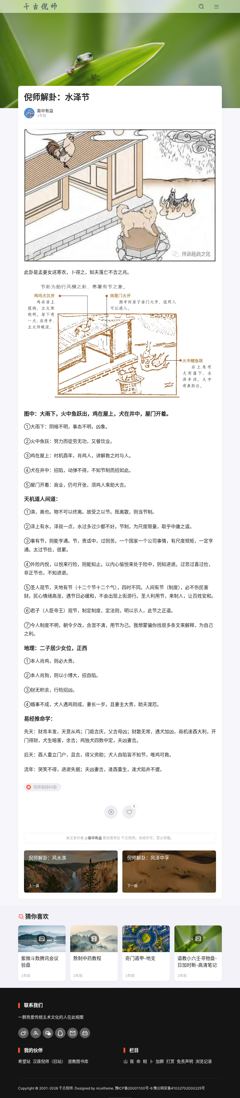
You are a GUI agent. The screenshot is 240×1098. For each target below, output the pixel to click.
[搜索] (201, 6)
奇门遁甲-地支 (140, 958)
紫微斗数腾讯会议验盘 (40, 961)
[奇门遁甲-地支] (146, 938)
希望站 (24, 1061)
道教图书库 (78, 1061)
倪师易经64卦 (45, 787)
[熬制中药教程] (94, 938)
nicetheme (104, 1088)
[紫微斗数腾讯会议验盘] (42, 938)
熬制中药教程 (87, 958)
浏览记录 (204, 1061)
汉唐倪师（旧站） (49, 1061)
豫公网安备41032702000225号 (179, 1088)
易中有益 (95, 838)
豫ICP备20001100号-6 (133, 1088)
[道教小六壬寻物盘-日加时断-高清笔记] (198, 938)
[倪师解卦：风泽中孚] (169, 871)
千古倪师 (66, 1088)
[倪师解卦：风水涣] (71, 871)
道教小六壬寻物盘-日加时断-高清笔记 (197, 961)
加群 (160, 1061)
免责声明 (185, 1061)
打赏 (170, 1061)
